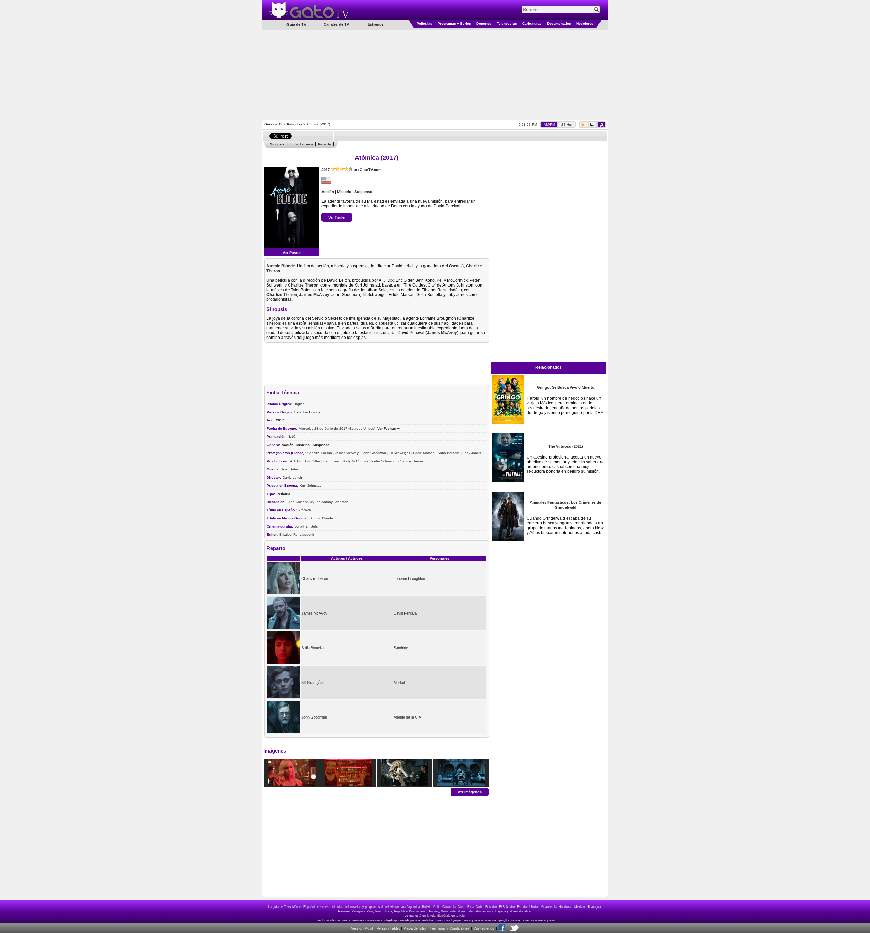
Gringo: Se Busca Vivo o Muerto (565, 387)
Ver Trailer (337, 217)
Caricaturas (532, 23)
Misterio (344, 192)
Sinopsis (277, 144)
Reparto (324, 144)
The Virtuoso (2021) (565, 446)
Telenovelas (507, 23)
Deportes (483, 23)
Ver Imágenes (470, 792)
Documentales (559, 23)
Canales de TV (336, 24)
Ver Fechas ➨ (388, 428)
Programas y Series (454, 23)
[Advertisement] (435, 74)
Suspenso (363, 192)
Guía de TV (273, 124)
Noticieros (584, 23)
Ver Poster (292, 252)
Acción (327, 192)
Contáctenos (483, 928)
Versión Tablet (388, 928)
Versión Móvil (362, 928)
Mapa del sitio (414, 928)
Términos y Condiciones (450, 928)
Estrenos (376, 24)
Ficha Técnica (301, 144)
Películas (424, 23)
